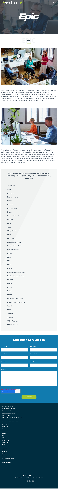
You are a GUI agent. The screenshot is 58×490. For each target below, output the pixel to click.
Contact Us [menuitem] (6, 462)
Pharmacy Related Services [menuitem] (8, 408)
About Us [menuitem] (6, 449)
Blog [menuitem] (3, 453)
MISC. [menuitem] (3, 445)
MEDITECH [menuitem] (5, 426)
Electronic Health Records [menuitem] (8, 413)
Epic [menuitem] (3, 429)
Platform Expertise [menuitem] (10, 422)
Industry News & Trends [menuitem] (8, 458)
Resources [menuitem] (4, 456)
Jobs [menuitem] (4, 433)
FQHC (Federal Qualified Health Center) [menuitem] (12, 417)
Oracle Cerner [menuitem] (5, 424)
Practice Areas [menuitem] (8, 406)
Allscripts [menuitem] (4, 438)
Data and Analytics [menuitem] (6, 415)
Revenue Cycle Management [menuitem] (9, 410)
